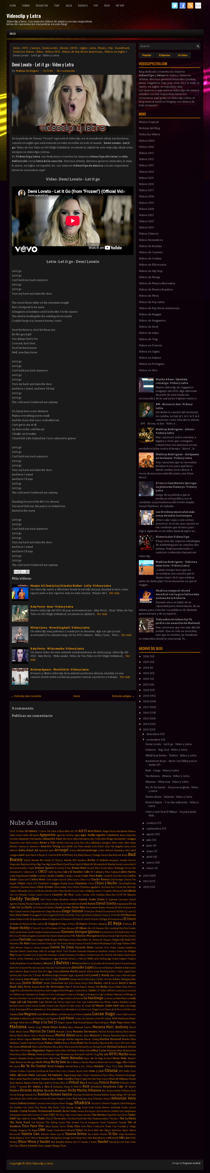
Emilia (37, 932)
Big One (41, 864)
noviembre (153, 739)
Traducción (98, 1126)
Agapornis (48, 835)
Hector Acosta (16, 958)
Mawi (80, 1042)
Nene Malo (120, 1058)
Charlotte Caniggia (48, 883)
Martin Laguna (24, 1039)
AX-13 (83, 831)
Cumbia (26, 5)
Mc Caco (115, 1042)
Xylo (75, 1142)
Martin (124, 1035)
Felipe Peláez (82, 939)
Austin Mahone (105, 850)
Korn (42, 990)
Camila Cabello (46, 875)
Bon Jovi (14, 868)
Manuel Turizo (82, 1027)
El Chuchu (93, 919)
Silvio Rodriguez (128, 1103)
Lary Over (76, 1002)
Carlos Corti (23, 879)
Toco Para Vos (33, 1126)
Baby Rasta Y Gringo (89, 855)
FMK (73, 936)
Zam (12, 1145)
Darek (63, 904)
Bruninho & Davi (63, 868)
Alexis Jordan (32, 842)
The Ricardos (38, 1122)
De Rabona (49, 907)
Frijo (113, 943)
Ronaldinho (88, 1094)
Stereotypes (15, 1115)
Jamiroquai (130, 963)
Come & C (99, 891)
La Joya (69, 994)
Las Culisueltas (90, 1002)
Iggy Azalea (113, 958)
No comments (66, 70)
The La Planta (128, 1118)
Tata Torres (122, 1115)
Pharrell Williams (118, 1078)
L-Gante (91, 990)
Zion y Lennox (29, 1145)
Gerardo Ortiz (102, 947)
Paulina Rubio (49, 1078)
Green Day (121, 951)
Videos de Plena (149, 295)
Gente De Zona (62, 947)
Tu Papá (33, 1130)
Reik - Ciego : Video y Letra (162, 770)
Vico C (28, 1138)
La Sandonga (93, 998)
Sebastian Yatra (123, 1098)
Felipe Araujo (69, 939)
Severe (61, 1103)
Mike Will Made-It (70, 1050)
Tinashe (122, 1122)
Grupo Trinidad (23, 955)
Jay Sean (46, 967)
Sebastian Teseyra (102, 1098)
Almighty (106, 842)
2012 (146, 875)
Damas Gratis (87, 899)
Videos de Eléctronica (152, 264)
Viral (72, 1138)
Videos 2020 (146, 208)
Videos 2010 (146, 146)
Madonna (123, 1018)
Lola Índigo (130, 1005)
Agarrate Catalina (65, 835)
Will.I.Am (124, 1137)
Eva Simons (51, 936)
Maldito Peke (129, 1022)
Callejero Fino (102, 871)
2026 (146, 656)
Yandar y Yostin (89, 1142)
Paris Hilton (109, 1075)
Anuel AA (32, 850)
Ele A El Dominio (96, 928)
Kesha (104, 986)
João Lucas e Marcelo (120, 975)
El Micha (24, 923)
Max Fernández (91, 1043)
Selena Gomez (27, 1103)
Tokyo (48, 1126)
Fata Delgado (38, 939)
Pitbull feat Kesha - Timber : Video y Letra (170, 755)
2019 (146, 695)
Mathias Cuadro (19, 1042)
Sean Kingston (58, 1098)
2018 (146, 701)
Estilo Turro (130, 932)
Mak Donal (79, 1022)
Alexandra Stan (17, 842)
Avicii (127, 850)
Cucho (78, 894)
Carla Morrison (119, 876)
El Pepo (62, 923)
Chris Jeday (60, 887)
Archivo (182, 55)
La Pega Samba (64, 998)
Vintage (66, 1138)
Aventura (119, 850)
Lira (122, 1005)
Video (39, 51)
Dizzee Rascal (109, 911)
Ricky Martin (77, 1090)
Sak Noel (131, 1094)
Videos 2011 (146, 153)
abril (149, 856)
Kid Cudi (20, 990)
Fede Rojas (51, 939)
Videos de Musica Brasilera (156, 289)
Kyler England (52, 990)
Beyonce (26, 864)
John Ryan (23, 975)
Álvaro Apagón (45, 1145)
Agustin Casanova (107, 835)
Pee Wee (92, 1079)
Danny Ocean (40, 903)
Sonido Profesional (40, 1111)
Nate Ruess (54, 1058)
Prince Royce (109, 1082)
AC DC (74, 831)
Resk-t (132, 1086)
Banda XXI (70, 860)
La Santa (108, 998)
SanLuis (37, 1098)
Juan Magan (31, 979)
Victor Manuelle (40, 1137)
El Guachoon (115, 919)
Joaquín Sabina (86, 971)
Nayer (87, 1058)
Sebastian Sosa (85, 1098)
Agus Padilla (87, 835)
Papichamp (70, 1075)
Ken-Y (68, 986)
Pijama (19, 1082)
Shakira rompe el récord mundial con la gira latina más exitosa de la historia (177, 594)
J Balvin (61, 962)
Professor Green (128, 1083)
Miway (32, 1054)
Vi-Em (113, 1134)
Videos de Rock (148, 326)
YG (79, 1142)
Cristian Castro (35, 894)
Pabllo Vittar (130, 1071)
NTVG (113, 1054)
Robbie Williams (122, 1090)
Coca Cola (77, 890)
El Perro (72, 924)
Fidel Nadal (125, 939)
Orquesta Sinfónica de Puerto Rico (43, 1071)
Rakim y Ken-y (42, 1086)
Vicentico (130, 1134)
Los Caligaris (94, 1009)
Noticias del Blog (149, 128)
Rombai (44, 1094)
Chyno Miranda (18, 890)
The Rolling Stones (55, 1122)
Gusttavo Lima (93, 955)
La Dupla (40, 994)
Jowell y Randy (99, 975)
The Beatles (60, 1118)
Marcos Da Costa (42, 1031)
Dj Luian (128, 911)
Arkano (73, 850)
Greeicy (112, 951)
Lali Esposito (30, 1001)
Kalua (78, 983)
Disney (64, 48)
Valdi (96, 1130)
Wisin (22, 1142)
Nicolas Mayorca (89, 1062)
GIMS (133, 943)
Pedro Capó (81, 1078)
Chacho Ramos (100, 879)
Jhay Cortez (30, 971)
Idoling (103, 958)
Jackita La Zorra (89, 963)
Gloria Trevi (62, 951)
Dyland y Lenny (100, 915)
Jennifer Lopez (83, 967)
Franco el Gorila (83, 943)
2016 (146, 712)
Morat (78, 1054)
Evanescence (64, 936)
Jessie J (132, 967)
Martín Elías (129, 1039)
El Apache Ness (39, 919)
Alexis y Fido (47, 842)
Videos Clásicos (149, 233)
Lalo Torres (58, 1002)
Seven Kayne (51, 1103)
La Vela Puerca (121, 998)
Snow (91, 1107)
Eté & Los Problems (19, 936)
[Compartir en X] (24, 572)
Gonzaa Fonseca (87, 951)
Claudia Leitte (51, 891)
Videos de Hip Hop (151, 271)
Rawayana (58, 1086)
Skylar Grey (59, 1107)
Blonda (98, 864)
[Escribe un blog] (20, 572)
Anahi (87, 846)
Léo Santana (88, 1018)
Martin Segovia (75, 1039)
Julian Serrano (105, 979)
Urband (70, 1130)
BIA (55, 855)
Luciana (14, 1018)
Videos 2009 (146, 140)
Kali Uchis (69, 983)
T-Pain (44, 1114)
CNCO (42, 872)
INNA (90, 958)
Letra (92, 48)
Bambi (27, 860)
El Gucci (129, 919)
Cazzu (76, 879)
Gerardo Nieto (84, 947)
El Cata (84, 919)
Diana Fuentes (22, 911)
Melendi (26, 1046)
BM (59, 855)
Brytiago (119, 868)
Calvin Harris (127, 871)
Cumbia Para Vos (106, 894)
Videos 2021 (146, 215)
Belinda (104, 860)
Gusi (33, 955)
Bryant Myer (94, 868)
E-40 (111, 915)
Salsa (69, 5)
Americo (35, 846)
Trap (56, 5)
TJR (57, 1115)
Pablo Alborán (18, 1075)
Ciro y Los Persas (36, 891)
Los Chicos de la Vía (110, 1009)
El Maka (14, 923)
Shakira (82, 1102)
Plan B (84, 1082)
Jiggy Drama (53, 971)
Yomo (127, 1142)
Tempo (34, 1118)
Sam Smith (27, 1098)
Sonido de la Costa (64, 1111)
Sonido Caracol (128, 1107)
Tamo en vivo (84, 1114)
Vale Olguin (105, 1130)
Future (126, 943)
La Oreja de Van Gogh (44, 998)
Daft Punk (45, 899)
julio (149, 839)
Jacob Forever (106, 963)
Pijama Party (31, 1082)
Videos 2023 (146, 227)
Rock (107, 5)
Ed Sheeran (128, 914)
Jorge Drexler (60, 975)
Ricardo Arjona (31, 1090)
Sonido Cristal (18, 1111)
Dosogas (35, 915)
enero (150, 868)
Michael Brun (85, 1047)
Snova (85, 1107)
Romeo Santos (61, 1094)
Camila (32, 875)
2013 (25, 48)
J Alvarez (47, 963)
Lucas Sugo (103, 1013)
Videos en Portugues (151, 363)
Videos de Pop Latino (152, 302)
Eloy (121, 928)
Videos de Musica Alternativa (157, 283)
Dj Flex (120, 911)
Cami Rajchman (19, 875)
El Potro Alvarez (97, 923)
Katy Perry (24, 986)
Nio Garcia (15, 1066)
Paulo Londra (65, 1078)
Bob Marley (108, 864)
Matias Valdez (53, 1042)
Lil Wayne (98, 1005)
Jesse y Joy (122, 967)
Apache (43, 850)
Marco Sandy (22, 1031)
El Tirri (42, 928)
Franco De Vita (53, 943)
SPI (125, 1094)
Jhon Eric (42, 971)
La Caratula (130, 990)
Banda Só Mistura (54, 860)
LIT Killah (101, 990)
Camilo (59, 875)
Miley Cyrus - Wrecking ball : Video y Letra (60, 627)
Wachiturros (99, 1137)
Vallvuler (45, 1134)
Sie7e (98, 1103)
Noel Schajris (55, 1066)
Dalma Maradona (60, 899)
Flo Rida (24, 943)
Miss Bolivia (124, 1050)
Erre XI (113, 932)
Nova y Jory (79, 1066)
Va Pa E (88, 1130)
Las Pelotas (105, 1002)
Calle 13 (88, 871)
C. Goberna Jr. (27, 872)
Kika (26, 990)
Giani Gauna (117, 947)
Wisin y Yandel (38, 1142)
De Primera (38, 907)
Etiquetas (164, 55)
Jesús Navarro (16, 971)
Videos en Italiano (150, 357)
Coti (12, 894)
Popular (146, 55)
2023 (146, 673)
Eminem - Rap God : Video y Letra (166, 749)
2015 (146, 718)
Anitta (21, 850)
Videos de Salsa (149, 332)
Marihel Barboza (106, 1031)
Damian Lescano (118, 899)
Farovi (16, 939)
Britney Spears (44, 867)
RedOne (78, 1086)
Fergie (115, 939)
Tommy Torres (58, 1126)
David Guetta (106, 903)
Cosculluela (129, 890)
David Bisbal (87, 903)
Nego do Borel (105, 1058)
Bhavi (34, 864)
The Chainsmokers (98, 1118)
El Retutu (127, 924)
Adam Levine (16, 835)
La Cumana (28, 994)
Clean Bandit (64, 891)
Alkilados (96, 842)
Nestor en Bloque (26, 1062)
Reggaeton (42, 5)
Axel (21, 854)
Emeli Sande (16, 932)
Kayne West (39, 986)
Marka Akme (65, 1035)
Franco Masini (68, 943)
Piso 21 (64, 1082)
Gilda (41, 951)
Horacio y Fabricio (77, 958)
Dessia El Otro (114, 907)
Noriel (69, 1066)
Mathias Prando (36, 1043)
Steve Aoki (27, 1115)
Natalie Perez (42, 1058)
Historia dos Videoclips (172, 536)
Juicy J (93, 979)
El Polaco (82, 923)
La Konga (78, 994)
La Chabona (15, 994)
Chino (91, 883)
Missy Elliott (21, 1054)
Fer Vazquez (106, 939)
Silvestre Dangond (111, 1103)
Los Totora (77, 1014)
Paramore (96, 1075)
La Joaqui (60, 994)
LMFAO (111, 990)
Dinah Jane (89, 911)
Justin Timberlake (54, 983)
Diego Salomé (72, 911)
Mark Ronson (47, 1035)
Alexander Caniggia (125, 838)
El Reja (115, 923)
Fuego (119, 943)
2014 (146, 724)
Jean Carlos (56, 967)
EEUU (74, 48)
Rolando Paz (31, 1094)
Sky (50, 1107)
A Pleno (60, 831)
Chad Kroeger (116, 879)
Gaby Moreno (16, 947)
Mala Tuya (116, 1022)
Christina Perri (108, 887)
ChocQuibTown (127, 883)
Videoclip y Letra (24, 15)
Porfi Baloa (93, 1083)
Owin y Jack (96, 1070)
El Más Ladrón (37, 924)
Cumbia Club (88, 894)
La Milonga (128, 994)
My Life (103, 1054)
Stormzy (36, 1115)
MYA (114, 1018)
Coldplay (89, 890)
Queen (23, 1086)
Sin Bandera (16, 1107)
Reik (86, 1086)
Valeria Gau (30, 1134)
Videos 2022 (146, 221)
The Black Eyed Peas (77, 1118)
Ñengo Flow (59, 1145)
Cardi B (108, 875)
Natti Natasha (72, 1058)
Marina (118, 1031)
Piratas (56, 1083)
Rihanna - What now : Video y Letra (166, 781)
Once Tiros (111, 1066)
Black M (79, 864)
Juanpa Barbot (77, 979)
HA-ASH (104, 955)
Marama (98, 1027)
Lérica (97, 1018)
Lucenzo (131, 1014)
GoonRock (102, 951)
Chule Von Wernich (126, 887)
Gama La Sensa (32, 947)
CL (36, 872)
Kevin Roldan (115, 987)
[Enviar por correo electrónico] (16, 572)
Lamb (67, 1002)
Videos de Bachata (150, 246)
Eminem (67, 932)
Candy (77, 875)
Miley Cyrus (98, 1050)
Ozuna (111, 1070)
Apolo (51, 850)
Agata (77, 835)
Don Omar (22, 914)
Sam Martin (15, 1098)
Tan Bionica (99, 1114)
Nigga (118, 1062)
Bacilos (105, 855)
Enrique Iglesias (87, 932)
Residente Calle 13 (115, 1086)
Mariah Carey (64, 1031)
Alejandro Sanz (52, 838)
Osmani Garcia (74, 1071)
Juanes (64, 979)
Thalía (41, 1118)
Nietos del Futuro (106, 1062)
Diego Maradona (54, 911)
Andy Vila (109, 846)
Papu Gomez (83, 1075)
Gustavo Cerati (56, 954)
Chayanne (81, 883)
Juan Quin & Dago (49, 979)
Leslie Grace (46, 1005)
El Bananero (66, 919)
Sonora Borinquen (86, 1111)
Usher (79, 1130)
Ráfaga (119, 1094)
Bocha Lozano (122, 864)
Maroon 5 (96, 1035)
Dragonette (52, 915)
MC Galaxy (106, 1018)
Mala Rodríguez (101, 1022)
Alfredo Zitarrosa (64, 842)
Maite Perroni (25, 1022)
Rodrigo (20, 1094)
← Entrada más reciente (26, 696)
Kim (31, 990)
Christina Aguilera (90, 887)
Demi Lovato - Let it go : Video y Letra (43, 64)
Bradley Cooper (26, 868)
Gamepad (44, 947)
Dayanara (122, 903)
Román (77, 1094)
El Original (51, 923)
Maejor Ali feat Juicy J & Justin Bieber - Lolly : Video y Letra (70, 585)
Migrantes (38, 1050)
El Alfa (26, 919)
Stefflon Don (117, 1111)
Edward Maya (16, 919)
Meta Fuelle (37, 1047)
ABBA (67, 831)
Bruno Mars (79, 867)
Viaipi (121, 1134)
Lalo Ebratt (45, 1002)
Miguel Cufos (53, 1050)
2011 (146, 881)
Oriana (13, 1071)
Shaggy (70, 1103)
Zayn (16, 1145)
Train (108, 1126)
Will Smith (112, 1137)
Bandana (82, 860)
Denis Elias (78, 907)
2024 (146, 667)
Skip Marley (41, 1107)
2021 (146, 684)
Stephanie (130, 1111)
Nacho (123, 1054)
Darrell (70, 903)
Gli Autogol (49, 951)
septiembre (154, 828)
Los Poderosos (64, 1014)
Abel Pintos (95, 831)
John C (114, 971)
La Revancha (77, 998)
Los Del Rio (125, 1009)
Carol (48, 879)
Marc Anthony (117, 1027)
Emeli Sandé (28, 932)
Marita (13, 1035)
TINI (52, 1114)
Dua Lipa (80, 915)
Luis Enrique (37, 1018)
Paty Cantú (16, 1078)
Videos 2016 (146, 184)
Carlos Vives (38, 879)
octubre (151, 823)
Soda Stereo (102, 1107)
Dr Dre (43, 915)
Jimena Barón (69, 971)
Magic (15, 1022)
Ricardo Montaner (55, 1090)
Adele (25, 835)
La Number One (24, 998)
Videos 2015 (146, 177)
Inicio (13, 33)
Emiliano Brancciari (51, 932)
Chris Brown (45, 887)
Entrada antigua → (123, 696)
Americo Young (50, 846)
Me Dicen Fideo (128, 1043)
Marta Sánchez (112, 1035)
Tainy (62, 1115)
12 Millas (20, 831)
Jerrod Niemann (106, 967)
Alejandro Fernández (31, 838)
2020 (146, 690)
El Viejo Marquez (67, 928)
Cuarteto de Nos (63, 894)
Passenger (131, 1075)
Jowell (87, 975)
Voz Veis (87, 1137)
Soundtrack (122, 48)
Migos (29, 1050)
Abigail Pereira (109, 831)
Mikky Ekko (85, 1050)
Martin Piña (39, 1039)
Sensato (41, 1103)
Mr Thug (94, 1054)
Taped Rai (111, 1115)
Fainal (112, 936)
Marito (20, 1035)
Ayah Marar (31, 855)
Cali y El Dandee (72, 871)
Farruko (25, 939)
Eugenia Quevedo (37, 936)
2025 (146, 661)
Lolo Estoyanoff (19, 1009)
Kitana (37, 990)
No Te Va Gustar (33, 1066)
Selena (13, 1103)
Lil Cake (70, 1005)
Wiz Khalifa (57, 1142)
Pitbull (74, 1082)
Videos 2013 (52, 51)
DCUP (119, 894)
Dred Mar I (70, 915)
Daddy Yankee (24, 898)
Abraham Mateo (126, 831)
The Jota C (114, 1118)
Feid (60, 939)
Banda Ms (37, 860)
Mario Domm (129, 1031)
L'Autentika (80, 990)
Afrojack (34, 835)
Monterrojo (67, 1054)
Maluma (18, 1026)
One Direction (127, 1066)
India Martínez (18, 963)
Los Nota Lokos (47, 1014)
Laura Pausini (120, 1002)
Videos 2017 (146, 190)
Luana (87, 1014)
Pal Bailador (55, 1075)
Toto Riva (86, 1126)
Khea (124, 987)
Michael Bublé (99, 1047)
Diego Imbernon (38, 911)
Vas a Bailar (93, 1134)
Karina (115, 983)
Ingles (83, 48)
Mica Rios (58, 1046)
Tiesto (103, 1122)
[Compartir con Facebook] (27, 572)
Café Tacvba (55, 871)
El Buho (77, 919)
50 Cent (51, 831)
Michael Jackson (117, 1046)
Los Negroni (27, 1014)
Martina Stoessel (110, 1039)
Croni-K (47, 894)
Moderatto (41, 1054)
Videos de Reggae (150, 314)
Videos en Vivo (148, 370)
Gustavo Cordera (75, 954)
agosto (150, 834)
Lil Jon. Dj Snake (83, 1005)
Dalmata (74, 899)
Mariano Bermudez (85, 1031)
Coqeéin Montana (112, 891)
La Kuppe (90, 994)
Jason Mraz (27, 967)
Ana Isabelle (67, 846)
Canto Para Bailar (92, 875)
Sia (93, 1103)
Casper (55, 879)
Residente (96, 1086)
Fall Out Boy (122, 935)
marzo (150, 862)
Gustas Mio (42, 955)
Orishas (21, 1071)
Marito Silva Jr (31, 1035)
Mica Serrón (71, 1046)
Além (126, 842)
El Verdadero (52, 928)
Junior (19, 983)
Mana (45, 1027)
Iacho (96, 958)
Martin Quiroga (56, 1039)
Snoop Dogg (73, 1107)
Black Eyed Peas (65, 864)
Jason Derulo (16, 967)
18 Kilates (31, 831)
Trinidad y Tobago (127, 1126)
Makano (90, 1022)
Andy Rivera (98, 846)
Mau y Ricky (69, 1042)
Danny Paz (54, 904)
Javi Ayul (37, 967)
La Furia (50, 994)
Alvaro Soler (117, 842)
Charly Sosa (67, 883)
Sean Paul (71, 1098)
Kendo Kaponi (80, 987)
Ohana (89, 1066)
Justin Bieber (32, 983)
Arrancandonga (87, 850)
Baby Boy (72, 855)
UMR (41, 1130)
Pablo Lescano (37, 1075)
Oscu (63, 1071)
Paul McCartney (31, 1078)
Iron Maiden (34, 963)
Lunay (78, 1018)
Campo (69, 875)
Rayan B (68, 1086)
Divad (98, 911)
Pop (96, 5)
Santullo (46, 1098)
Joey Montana (102, 971)
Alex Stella (95, 839)
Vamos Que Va (57, 1134)
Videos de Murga (149, 277)
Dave (77, 904)
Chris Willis (73, 887)
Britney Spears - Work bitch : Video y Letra (59, 669)
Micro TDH (20, 1050)
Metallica (47, 1047)
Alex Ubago (107, 838)
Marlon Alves (82, 1035)
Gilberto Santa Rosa (28, 951)
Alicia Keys (79, 842)
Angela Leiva (122, 846)
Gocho (72, 951)
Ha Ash (113, 955)
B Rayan (41, 855)
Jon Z (31, 975)
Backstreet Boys (118, 855)
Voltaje (78, 1138)
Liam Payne (59, 1005)
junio (149, 845)
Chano (21, 883)
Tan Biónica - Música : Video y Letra (167, 776)
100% (12, 831)
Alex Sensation (81, 838)
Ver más (114, 593)
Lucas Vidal (121, 1014)
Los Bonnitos (68, 1009)
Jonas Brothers (43, 975)
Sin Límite (28, 1107)
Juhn (87, 979)
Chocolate (14, 887)
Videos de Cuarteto (151, 252)
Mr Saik (86, 1054)
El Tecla (34, 928)
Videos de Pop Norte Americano (82, 51)
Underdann (60, 1130)
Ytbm (133, 1142)
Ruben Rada (108, 1094)
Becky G (92, 860)
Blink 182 (88, 864)
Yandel (102, 1142)
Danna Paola (25, 903)
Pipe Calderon (45, 1083)
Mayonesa (105, 1043)
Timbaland (112, 1122)
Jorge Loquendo (75, 975)
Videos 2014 (146, 171)
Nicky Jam (58, 1062)
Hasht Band (130, 955)
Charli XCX (31, 883)
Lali (19, 1001)
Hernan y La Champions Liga (41, 958)
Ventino (103, 1134)
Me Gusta (15, 1046)
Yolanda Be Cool (116, 1142)
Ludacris (25, 1018)
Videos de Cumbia (150, 258)
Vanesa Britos (76, 1134)
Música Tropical (149, 122)
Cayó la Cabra (65, 879)
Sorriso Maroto (103, 1111)
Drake (62, 915)
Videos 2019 (146, 202)
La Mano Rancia (112, 994)
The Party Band (20, 1122)
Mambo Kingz (34, 1027)
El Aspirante (54, 919)
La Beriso (119, 990)
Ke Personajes (55, 986)
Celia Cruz (85, 879)
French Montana (101, 943)
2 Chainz (42, 831)
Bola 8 (133, 864)
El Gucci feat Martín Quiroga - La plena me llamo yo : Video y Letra (177, 487)
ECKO (117, 915)
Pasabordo (120, 1075)
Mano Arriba (58, 1027)
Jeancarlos (67, 967)
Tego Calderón (23, 1118)
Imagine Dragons (127, 958)
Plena (13, 5)
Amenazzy (24, 846)
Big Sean (51, 864)
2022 (146, 678)
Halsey (120, 955)
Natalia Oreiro (26, 1058)
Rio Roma (107, 1090)
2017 (146, 707)
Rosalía (97, 1094)
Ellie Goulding (111, 928)
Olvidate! (99, 1066)
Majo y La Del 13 (45, 1022)
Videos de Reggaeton (152, 320)
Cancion (35, 48)
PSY (121, 1071)
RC (30, 1086)
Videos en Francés (150, 345)
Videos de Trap (148, 339)
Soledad (115, 1107)
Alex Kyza (67, 839)
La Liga (99, 994)
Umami (49, 1130)
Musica (102, 48)
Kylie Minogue (67, 990)
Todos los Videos (23, 51)
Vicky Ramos (17, 1137)
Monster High (53, 1054)
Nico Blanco (74, 1062)
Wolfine (68, 1142)
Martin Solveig (91, 1039)
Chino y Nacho (106, 883)
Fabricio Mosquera (87, 935)
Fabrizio (104, 936)
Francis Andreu (38, 943)
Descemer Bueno (96, 907)
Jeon (97, 967)
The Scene (72, 1122)
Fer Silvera (94, 939)
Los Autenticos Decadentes (44, 1009)
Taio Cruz (70, 1114)
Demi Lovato (50, 48)
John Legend (124, 971)
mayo (150, 851)
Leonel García (31, 1005)
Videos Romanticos (151, 240)
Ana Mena (79, 846)
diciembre (153, 734)
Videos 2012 (146, 159)
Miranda (111, 1050)
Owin (85, 1071)
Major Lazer (65, 1022)
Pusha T (14, 1086)
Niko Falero (129, 1062)
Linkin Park (112, 1005)
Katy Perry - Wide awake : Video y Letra (57, 648)
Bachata (83, 5)
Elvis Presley (129, 928)
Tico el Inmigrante (89, 1122)
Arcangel (61, 850)
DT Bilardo (129, 894)
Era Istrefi (105, 932)
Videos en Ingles (114, 51)
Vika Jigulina (56, 1138)
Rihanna (94, 1090)
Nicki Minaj (43, 1062)
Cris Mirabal (20, 894)
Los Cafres (82, 1009)
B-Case (49, 855)
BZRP (65, 855)
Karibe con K (102, 983)
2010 (146, 887)
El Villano (81, 928)
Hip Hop (120, 5)
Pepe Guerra (103, 1079)
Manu (71, 1027)
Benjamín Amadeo (118, 860)
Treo (114, 1126)
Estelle (120, 932)
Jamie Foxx (120, 963)
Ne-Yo (94, 1058)
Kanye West (87, 983)
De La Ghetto (24, 907)
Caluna (115, 871)
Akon (123, 835)
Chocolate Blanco (28, 887)
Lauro (21, 1005)
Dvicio (88, 915)
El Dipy (103, 919)
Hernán (63, 958)
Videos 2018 (146, 196)
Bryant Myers (107, 868)
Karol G (123, 983)
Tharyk (49, 1118)
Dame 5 (102, 899)
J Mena (74, 963)
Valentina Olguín (120, 1130)
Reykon (14, 1090)
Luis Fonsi (66, 1018)
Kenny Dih (93, 986)
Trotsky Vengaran (18, 1130)
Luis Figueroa (52, 1018)
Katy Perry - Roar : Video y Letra (51, 606)
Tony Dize (73, 1126)
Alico (87, 842)
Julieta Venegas (121, 979)
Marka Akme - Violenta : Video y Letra (168, 796)
